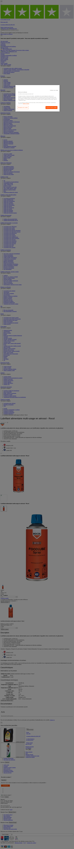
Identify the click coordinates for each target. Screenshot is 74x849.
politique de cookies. (26, 103)
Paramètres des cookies (23, 107)
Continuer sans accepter (54, 90)
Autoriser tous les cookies (51, 107)
